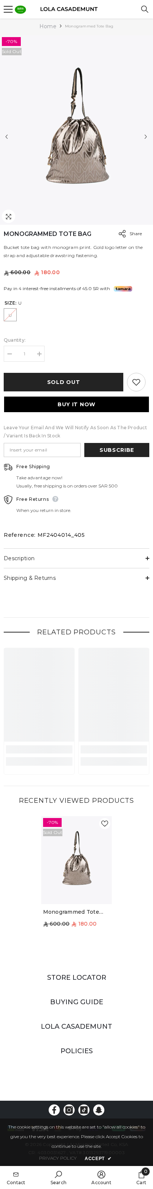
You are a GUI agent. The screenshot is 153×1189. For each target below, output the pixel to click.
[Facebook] (54, 1110)
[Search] (144, 9)
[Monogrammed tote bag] (76, 860)
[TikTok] (83, 1110)
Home (47, 26)
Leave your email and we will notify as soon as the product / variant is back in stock (75, 432)
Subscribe (117, 450)
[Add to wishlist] (136, 382)
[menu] (8, 9)
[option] (76, 130)
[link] (39, 749)
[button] (6, 136)
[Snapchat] (98, 1110)
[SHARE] (120, 234)
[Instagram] (69, 1110)
